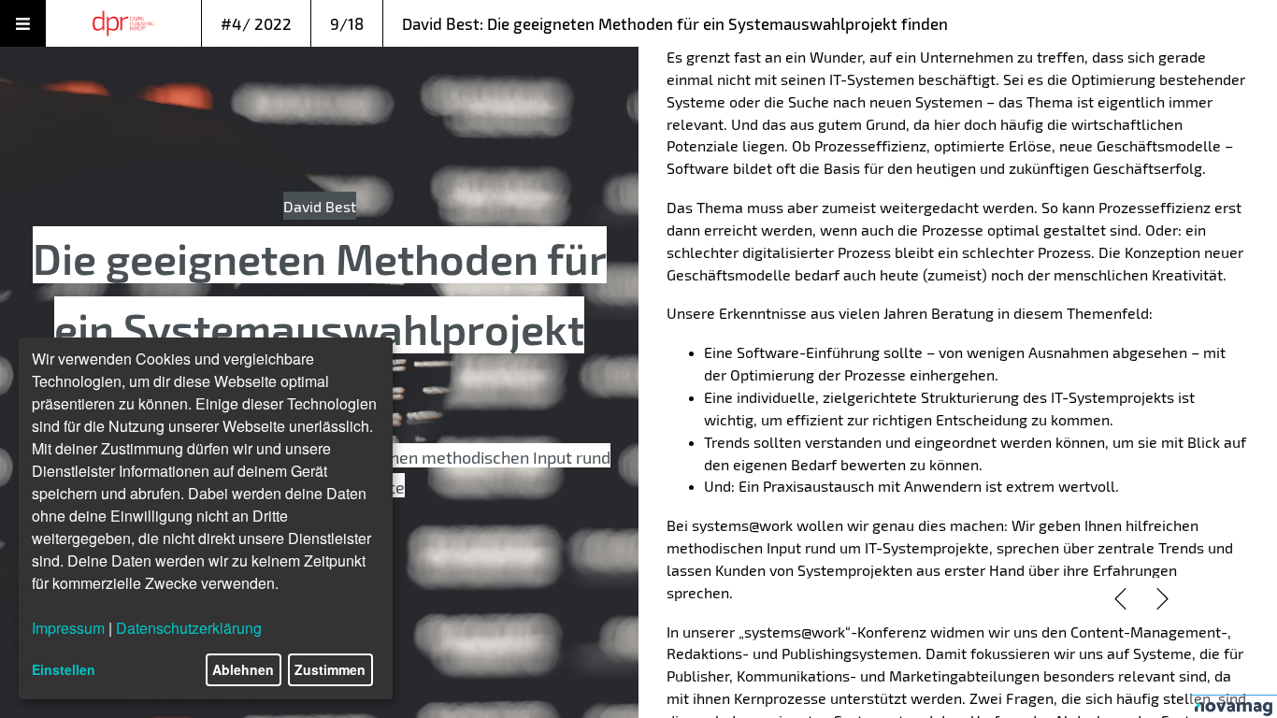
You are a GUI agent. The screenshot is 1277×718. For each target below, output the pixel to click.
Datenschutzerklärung (189, 628)
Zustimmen (330, 669)
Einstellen (63, 669)
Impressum (68, 628)
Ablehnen (243, 669)
